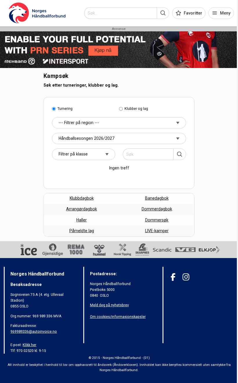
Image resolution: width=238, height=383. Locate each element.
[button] (163, 13)
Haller (81, 220)
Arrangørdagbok (81, 209)
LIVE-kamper (157, 230)
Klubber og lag (136, 108)
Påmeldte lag (81, 230)
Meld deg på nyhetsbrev (109, 305)
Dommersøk (156, 220)
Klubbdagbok (82, 198)
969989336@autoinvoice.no (33, 331)
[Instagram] (186, 277)
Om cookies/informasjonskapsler (118, 316)
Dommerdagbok (157, 209)
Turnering (65, 108)
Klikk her (29, 345)
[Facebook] (173, 277)
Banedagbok (157, 198)
